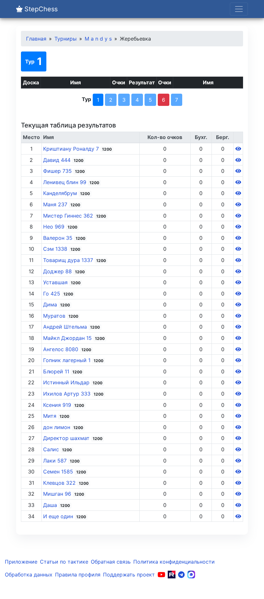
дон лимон (57, 427)
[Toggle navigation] (239, 9)
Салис (52, 449)
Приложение (21, 561)
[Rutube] (171, 574)
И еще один (59, 516)
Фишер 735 (58, 171)
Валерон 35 (58, 238)
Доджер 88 (58, 271)
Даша (51, 505)
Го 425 (52, 293)
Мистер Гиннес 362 (69, 215)
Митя (50, 416)
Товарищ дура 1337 (69, 260)
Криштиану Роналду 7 (71, 148)
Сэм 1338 (56, 249)
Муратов (55, 316)
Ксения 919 (58, 405)
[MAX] (191, 574)
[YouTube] (161, 574)
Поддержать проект (129, 574)
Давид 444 (57, 160)
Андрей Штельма (66, 326)
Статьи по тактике (64, 561)
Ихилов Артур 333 (67, 393)
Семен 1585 (59, 471)
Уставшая (56, 282)
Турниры (65, 38)
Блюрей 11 (57, 371)
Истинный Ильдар (67, 382)
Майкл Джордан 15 (68, 338)
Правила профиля (77, 574)
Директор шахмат (67, 438)
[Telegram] (181, 574)
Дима (51, 304)
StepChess (40, 9)
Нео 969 (54, 226)
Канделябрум (61, 193)
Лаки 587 (55, 460)
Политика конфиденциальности (174, 561)
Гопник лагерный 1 (67, 360)
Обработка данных (28, 574)
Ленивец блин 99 (65, 182)
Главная (36, 38)
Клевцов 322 (60, 483)
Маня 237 (56, 204)
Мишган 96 (58, 494)
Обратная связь (111, 561)
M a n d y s (98, 38)
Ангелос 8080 (61, 349)
